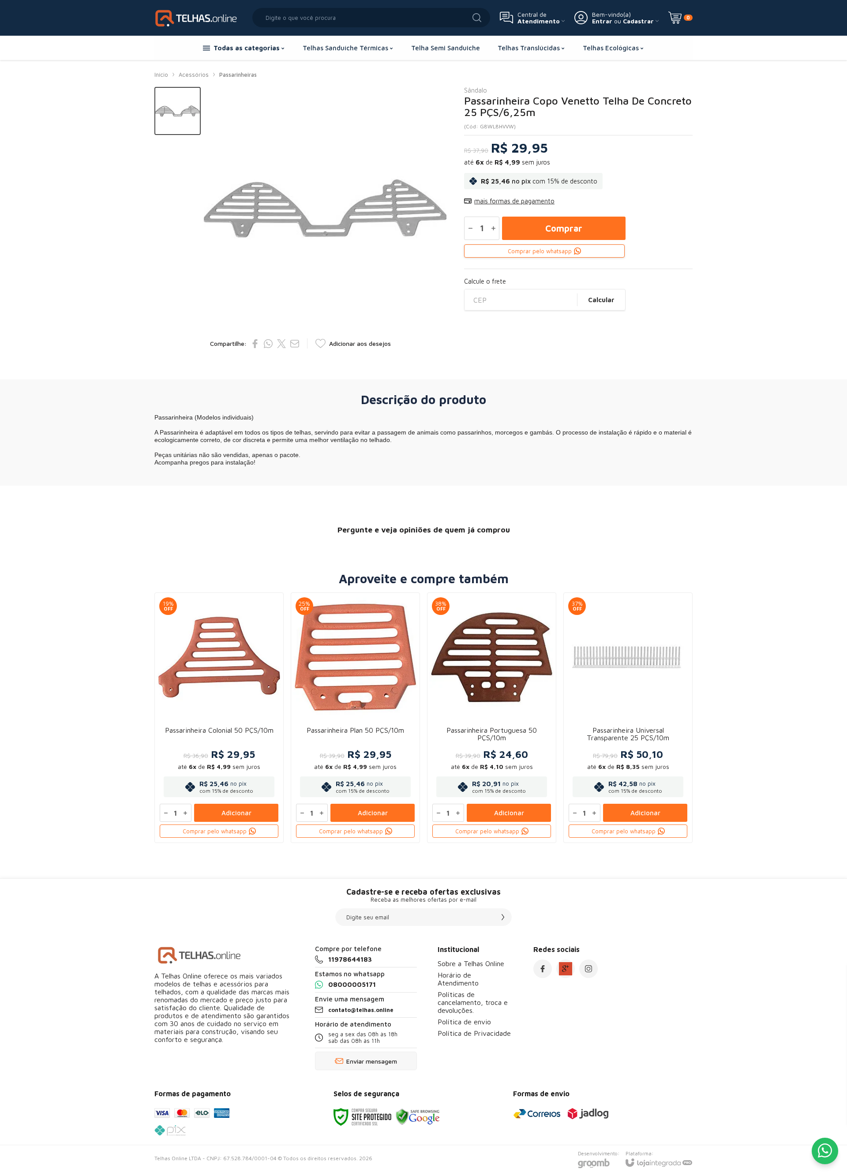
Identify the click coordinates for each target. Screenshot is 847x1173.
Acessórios (194, 74)
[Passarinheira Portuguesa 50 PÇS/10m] (491, 718)
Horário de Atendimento (458, 979)
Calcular (601, 300)
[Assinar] (503, 917)
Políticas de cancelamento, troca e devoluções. (473, 1002)
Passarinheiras (238, 74)
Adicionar (236, 813)
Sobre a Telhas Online (471, 963)
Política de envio (464, 1022)
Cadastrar (638, 21)
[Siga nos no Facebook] (542, 968)
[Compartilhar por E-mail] (294, 343)
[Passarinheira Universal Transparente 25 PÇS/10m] (628, 718)
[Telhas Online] (198, 17)
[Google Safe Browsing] (418, 1116)
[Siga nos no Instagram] (588, 968)
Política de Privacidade (474, 1033)
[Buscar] (476, 17)
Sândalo (475, 90)
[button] (177, 111)
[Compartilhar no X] (281, 343)
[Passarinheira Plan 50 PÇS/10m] (355, 718)
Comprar (563, 228)
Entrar (602, 21)
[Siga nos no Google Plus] (565, 968)
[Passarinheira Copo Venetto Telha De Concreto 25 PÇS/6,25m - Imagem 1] (177, 111)
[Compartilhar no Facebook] (255, 343)
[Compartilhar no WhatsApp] (268, 343)
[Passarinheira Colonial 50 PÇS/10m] (219, 718)
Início (161, 74)
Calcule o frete (485, 281)
